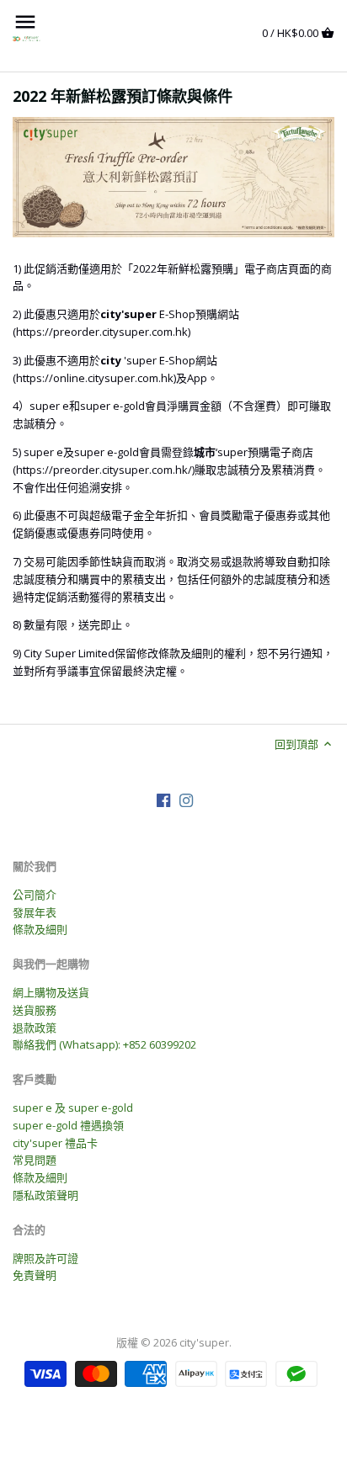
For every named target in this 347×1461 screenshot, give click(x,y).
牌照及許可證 (45, 1258)
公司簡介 (34, 894)
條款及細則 (40, 929)
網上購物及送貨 (51, 992)
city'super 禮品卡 (55, 1142)
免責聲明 (34, 1275)
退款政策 (34, 1027)
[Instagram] (186, 800)
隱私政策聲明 (45, 1195)
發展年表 (34, 912)
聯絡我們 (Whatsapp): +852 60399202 (104, 1044)
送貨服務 (34, 1009)
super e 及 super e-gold (73, 1107)
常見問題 (34, 1159)
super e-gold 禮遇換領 (68, 1125)
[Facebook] (163, 800)
